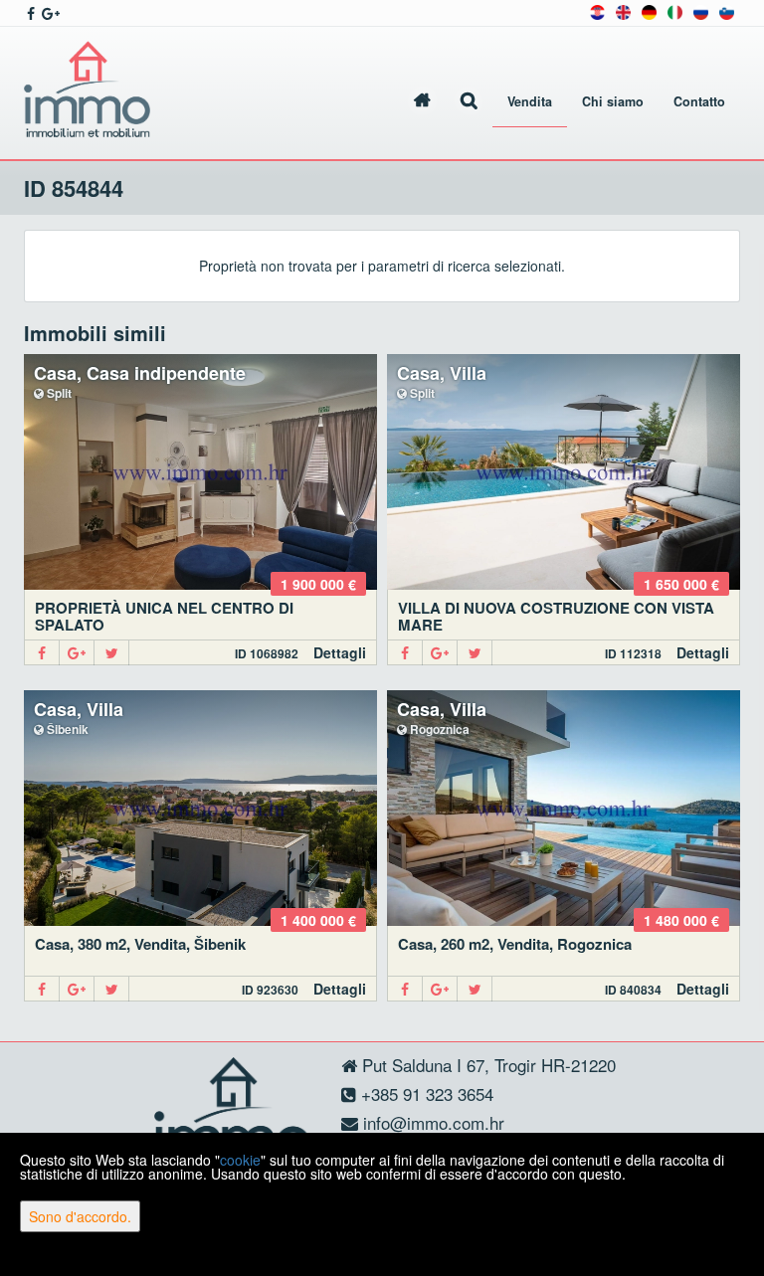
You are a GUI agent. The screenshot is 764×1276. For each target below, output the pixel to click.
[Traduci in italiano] (675, 10)
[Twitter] (112, 652)
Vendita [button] (529, 101)
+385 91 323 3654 (424, 1093)
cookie (240, 1160)
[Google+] (77, 652)
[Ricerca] (469, 102)
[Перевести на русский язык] (700, 10)
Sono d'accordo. (80, 1216)
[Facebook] (42, 652)
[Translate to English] (623, 10)
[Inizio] (422, 102)
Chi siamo (613, 101)
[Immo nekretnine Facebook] (29, 13)
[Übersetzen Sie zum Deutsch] (649, 10)
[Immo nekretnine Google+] (49, 13)
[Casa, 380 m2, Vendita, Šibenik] (200, 808)
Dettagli (339, 652)
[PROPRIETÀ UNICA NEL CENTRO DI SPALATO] (200, 472)
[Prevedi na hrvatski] (597, 10)
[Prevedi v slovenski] (726, 10)
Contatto (699, 101)
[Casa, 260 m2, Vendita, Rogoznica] (563, 808)
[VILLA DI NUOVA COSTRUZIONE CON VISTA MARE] (563, 472)
